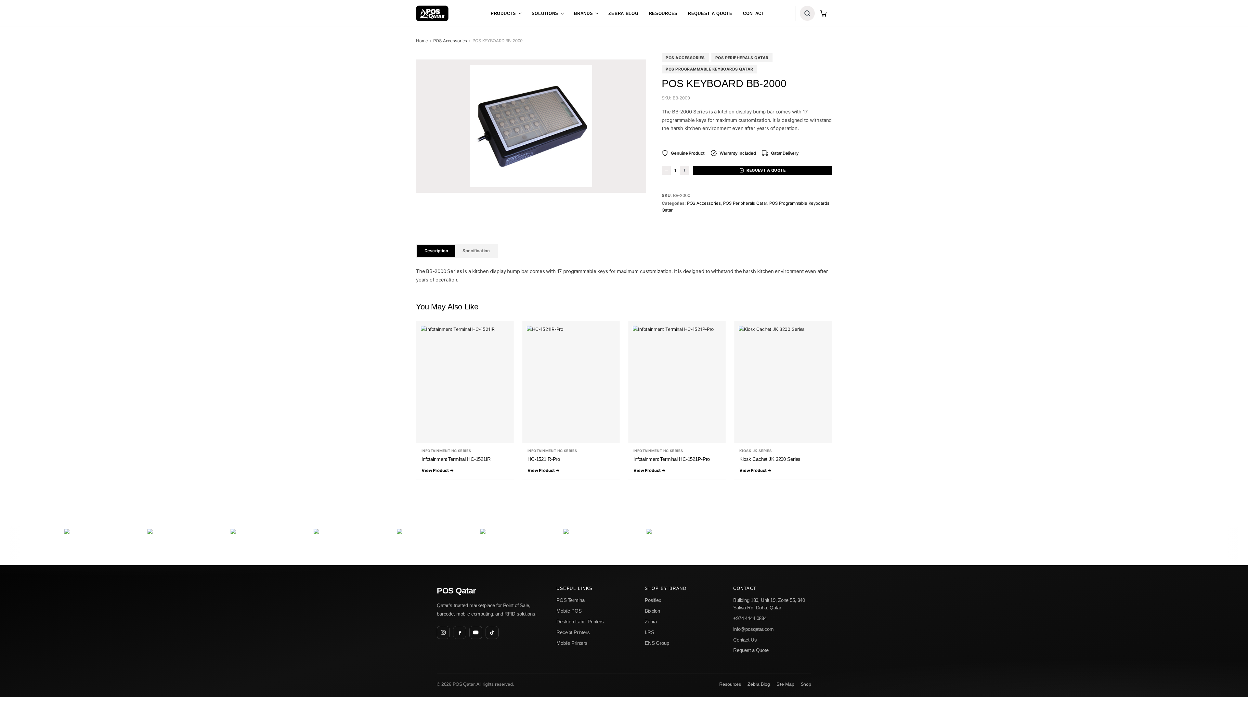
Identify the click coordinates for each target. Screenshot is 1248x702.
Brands (583, 13)
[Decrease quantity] (666, 170)
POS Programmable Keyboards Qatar (709, 69)
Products (503, 13)
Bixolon (652, 611)
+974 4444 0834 (750, 618)
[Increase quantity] (684, 170)
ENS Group (657, 643)
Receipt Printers (573, 632)
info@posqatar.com (753, 629)
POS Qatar (456, 590)
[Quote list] (823, 13)
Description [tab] (436, 250)
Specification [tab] (476, 250)
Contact (753, 13)
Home (422, 40)
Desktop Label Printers (580, 621)
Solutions (545, 13)
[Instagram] (443, 632)
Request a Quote (710, 13)
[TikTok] (492, 632)
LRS (649, 632)
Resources (663, 13)
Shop (806, 684)
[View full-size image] (531, 126)
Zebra (651, 621)
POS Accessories (450, 40)
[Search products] (807, 13)
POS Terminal (570, 600)
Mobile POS (569, 611)
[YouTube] (475, 632)
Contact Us (745, 640)
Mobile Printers (572, 643)
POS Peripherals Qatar (742, 57)
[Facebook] (459, 632)
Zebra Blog (623, 13)
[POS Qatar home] (432, 13)
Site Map (785, 684)
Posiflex (653, 600)
